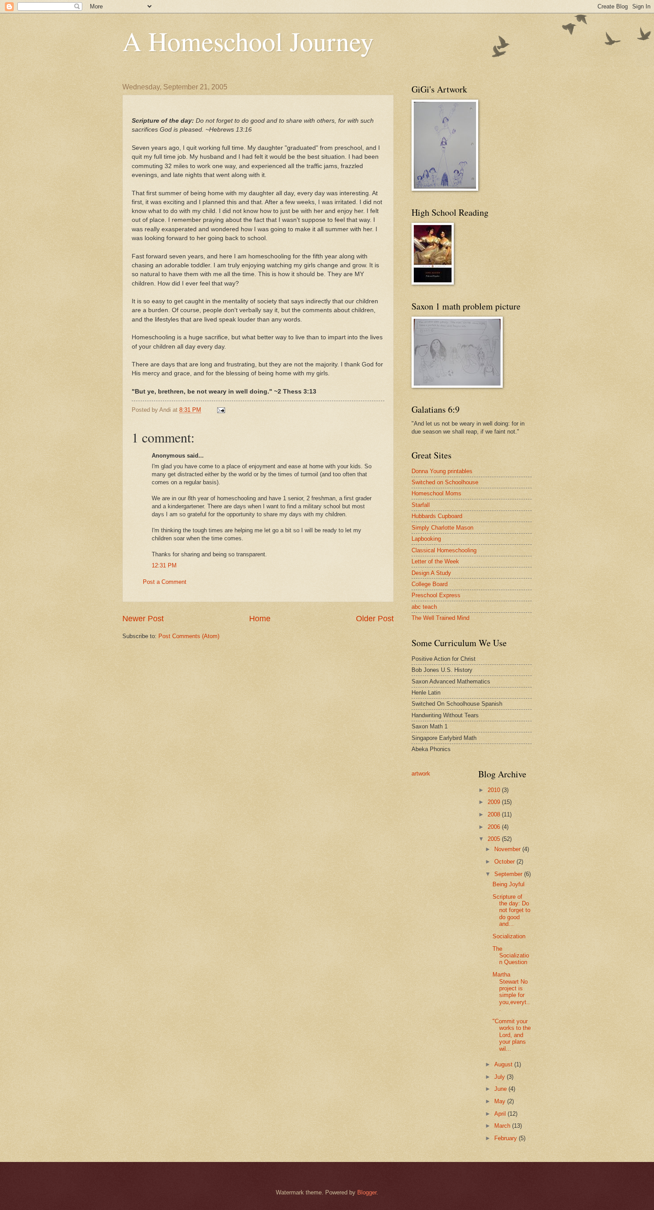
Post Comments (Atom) (188, 636)
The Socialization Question (511, 955)
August (504, 1064)
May (500, 1101)
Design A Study (431, 573)
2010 (495, 790)
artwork (421, 773)
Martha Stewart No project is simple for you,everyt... (511, 991)
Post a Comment (164, 582)
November (508, 849)
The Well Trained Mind (440, 618)
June (501, 1088)
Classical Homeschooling (444, 550)
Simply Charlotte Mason (442, 527)
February (506, 1138)
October (505, 861)
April (501, 1113)
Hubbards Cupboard (437, 516)
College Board (430, 584)
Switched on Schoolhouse (445, 482)
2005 (495, 839)
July (500, 1076)
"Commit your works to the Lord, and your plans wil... (512, 1035)
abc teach (424, 606)
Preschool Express (436, 595)
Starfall (421, 505)
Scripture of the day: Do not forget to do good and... (511, 910)
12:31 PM (164, 565)
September (509, 874)
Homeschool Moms (436, 493)
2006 (495, 827)
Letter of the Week (435, 561)
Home (259, 618)
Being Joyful (509, 884)
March (503, 1125)
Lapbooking (426, 538)
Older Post (375, 618)
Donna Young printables (442, 471)
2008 (495, 814)
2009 (495, 802)
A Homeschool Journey (248, 41)
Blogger (366, 1192)
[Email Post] (220, 409)
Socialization (510, 936)
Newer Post (143, 618)
